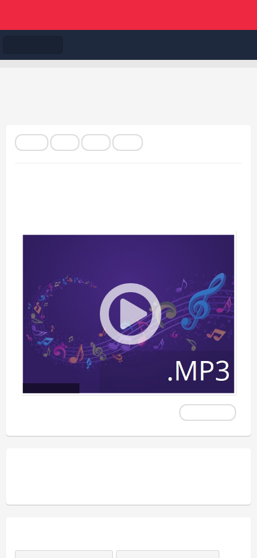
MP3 (64, 142)
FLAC (31, 142)
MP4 (95, 142)
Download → (207, 412)
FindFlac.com (128, 15)
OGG (128, 142)
